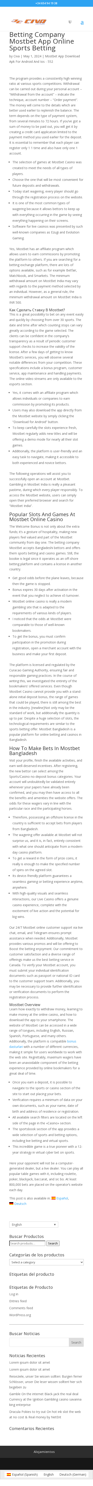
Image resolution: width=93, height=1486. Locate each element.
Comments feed (21, 1308)
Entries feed (18, 1301)
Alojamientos (44, 1452)
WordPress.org (20, 1315)
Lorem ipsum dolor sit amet (29, 1362)
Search (53, 1243)
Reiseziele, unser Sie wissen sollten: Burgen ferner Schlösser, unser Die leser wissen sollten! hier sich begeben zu (45, 1381)
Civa (17, 56)
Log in (13, 1294)
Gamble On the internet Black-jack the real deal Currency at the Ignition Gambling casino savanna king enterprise (45, 1399)
